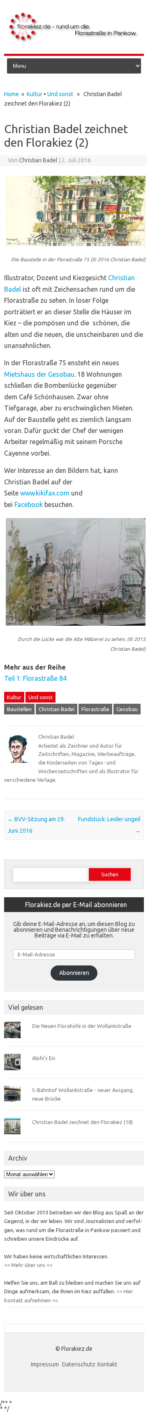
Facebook (28, 504)
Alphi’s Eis (44, 1058)
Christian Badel (38, 160)
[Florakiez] (74, 40)
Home (11, 94)
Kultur (34, 94)
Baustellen (19, 709)
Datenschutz (78, 1364)
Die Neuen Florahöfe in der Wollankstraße (82, 1026)
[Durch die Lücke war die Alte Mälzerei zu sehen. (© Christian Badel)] (76, 629)
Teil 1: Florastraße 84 (35, 678)
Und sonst (60, 94)
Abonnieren (74, 973)
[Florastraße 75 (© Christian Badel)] (76, 249)
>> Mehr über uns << (28, 1265)
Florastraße (95, 709)
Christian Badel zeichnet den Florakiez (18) (82, 1122)
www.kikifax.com (44, 493)
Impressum (45, 1364)
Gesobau (127, 709)
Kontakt (107, 1364)
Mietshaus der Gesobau (39, 374)
